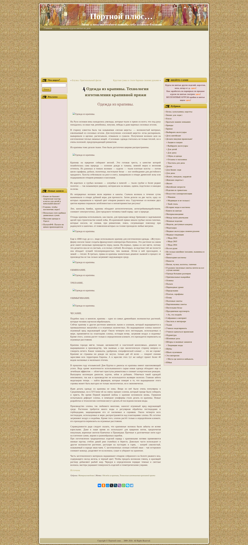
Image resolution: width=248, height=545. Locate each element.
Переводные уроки (174, 287)
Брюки (169, 128)
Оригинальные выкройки (178, 276)
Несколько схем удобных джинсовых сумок (54, 214)
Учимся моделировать (176, 328)
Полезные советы (174, 300)
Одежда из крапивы (110, 475)
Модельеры (171, 227)
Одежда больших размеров (178, 273)
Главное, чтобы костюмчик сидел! (51, 208)
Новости (170, 260)
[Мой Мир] (107, 485)
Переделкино (172, 290)
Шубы (169, 348)
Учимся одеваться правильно (179, 331)
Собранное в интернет (176, 318)
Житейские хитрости (175, 186)
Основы (170, 280)
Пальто (169, 283)
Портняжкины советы (176, 304)
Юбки (169, 362)
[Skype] (127, 485)
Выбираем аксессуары (176, 132)
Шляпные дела (173, 338)
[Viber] (119, 485)
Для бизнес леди (173, 169)
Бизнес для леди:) (174, 115)
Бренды (169, 125)
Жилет (169, 183)
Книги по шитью (174, 210)
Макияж (171, 197)
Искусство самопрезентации (179, 193)
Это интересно (172, 355)
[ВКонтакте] (99, 485)
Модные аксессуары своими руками (182, 231)
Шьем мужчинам (174, 352)
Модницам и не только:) (179, 200)
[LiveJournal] (115, 485)
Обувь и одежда (175, 155)
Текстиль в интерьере (176, 321)
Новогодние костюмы (176, 257)
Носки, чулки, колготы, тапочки (181, 264)
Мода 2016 (172, 244)
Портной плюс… (121, 16)
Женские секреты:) (175, 179)
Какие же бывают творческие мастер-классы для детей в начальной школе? (52, 200)
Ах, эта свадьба (175, 314)
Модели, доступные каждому (179, 224)
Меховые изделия (174, 220)
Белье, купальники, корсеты (179, 111)
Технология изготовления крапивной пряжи (137, 475)
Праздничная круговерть (177, 311)
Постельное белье (174, 307)
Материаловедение (86, 475)
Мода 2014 (172, 237)
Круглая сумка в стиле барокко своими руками (136, 80)
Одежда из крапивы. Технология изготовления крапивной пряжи (117, 92)
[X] (111, 485)
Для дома (172, 152)
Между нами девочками (177, 217)
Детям (169, 166)
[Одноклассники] (103, 485)
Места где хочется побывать (180, 358)
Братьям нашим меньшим (178, 121)
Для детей (172, 149)
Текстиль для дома (176, 162)
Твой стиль (173, 203)
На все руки (171, 248)
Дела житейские (173, 135)
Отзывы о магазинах (177, 159)
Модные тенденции (175, 234)
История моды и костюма (178, 207)
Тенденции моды (175, 345)
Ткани (169, 324)
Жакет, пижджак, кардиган (178, 176)
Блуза (169, 118)
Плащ (169, 297)
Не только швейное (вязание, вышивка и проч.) (185, 253)
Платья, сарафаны (174, 294)
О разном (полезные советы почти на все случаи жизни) (185, 269)
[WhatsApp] (123, 485)
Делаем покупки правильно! (179, 138)
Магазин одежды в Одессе (51, 219)
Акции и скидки (175, 142)
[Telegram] (131, 485)
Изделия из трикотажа (176, 190)
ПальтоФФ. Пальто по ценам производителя (53, 225)
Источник (75, 470)
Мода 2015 (172, 241)
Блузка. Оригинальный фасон (86, 80)
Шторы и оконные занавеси (179, 341)
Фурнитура (171, 335)
